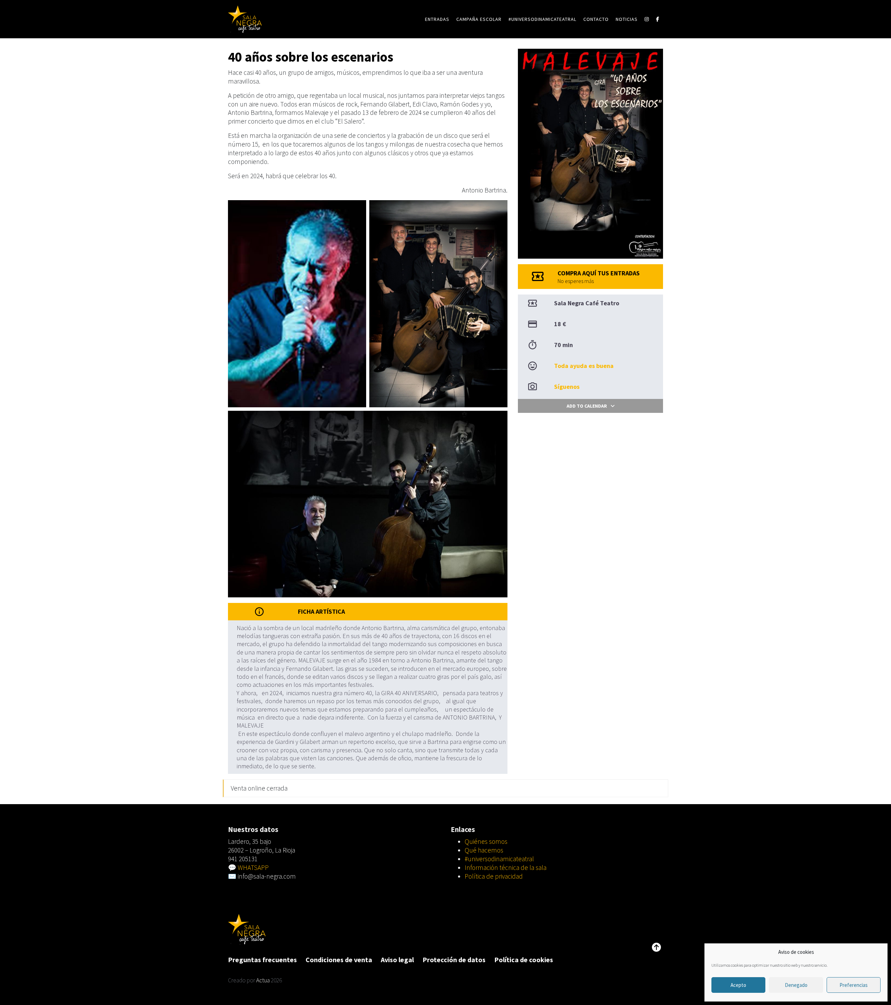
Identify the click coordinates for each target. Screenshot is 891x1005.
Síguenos (566, 387)
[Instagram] (647, 19)
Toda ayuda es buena (584, 366)
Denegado (796, 985)
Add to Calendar (587, 406)
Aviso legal (397, 959)
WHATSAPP (253, 867)
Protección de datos (454, 959)
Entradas (437, 19)
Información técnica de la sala (505, 867)
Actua (263, 980)
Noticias (627, 19)
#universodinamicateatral (542, 19)
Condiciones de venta (339, 959)
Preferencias (853, 985)
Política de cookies (523, 959)
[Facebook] (658, 19)
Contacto (596, 19)
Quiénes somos (486, 841)
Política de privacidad (494, 876)
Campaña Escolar (479, 19)
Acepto (738, 985)
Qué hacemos (484, 850)
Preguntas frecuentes (262, 959)
